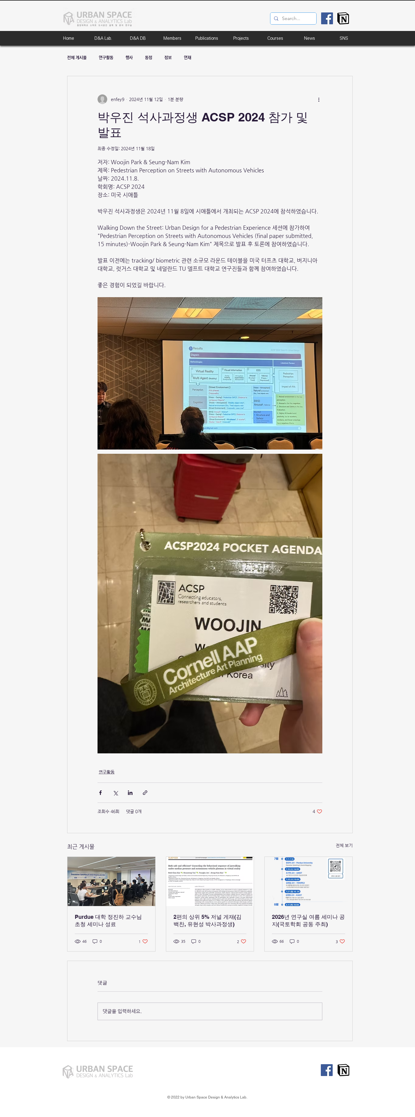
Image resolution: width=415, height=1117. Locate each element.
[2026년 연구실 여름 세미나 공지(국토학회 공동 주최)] (308, 881)
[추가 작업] (318, 99)
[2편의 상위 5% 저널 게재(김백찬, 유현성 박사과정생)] (210, 881)
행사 (129, 57)
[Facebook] (327, 18)
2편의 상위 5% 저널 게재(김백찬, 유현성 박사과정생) (207, 920)
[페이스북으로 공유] (100, 793)
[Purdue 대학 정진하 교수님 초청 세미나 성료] (111, 881)
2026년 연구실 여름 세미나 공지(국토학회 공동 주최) (308, 920)
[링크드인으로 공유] (130, 793)
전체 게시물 (77, 57)
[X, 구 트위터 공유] (115, 793)
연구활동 (106, 57)
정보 (168, 57)
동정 (148, 57)
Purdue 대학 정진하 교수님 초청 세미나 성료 (108, 920)
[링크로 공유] (145, 793)
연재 (187, 57)
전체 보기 (344, 845)
